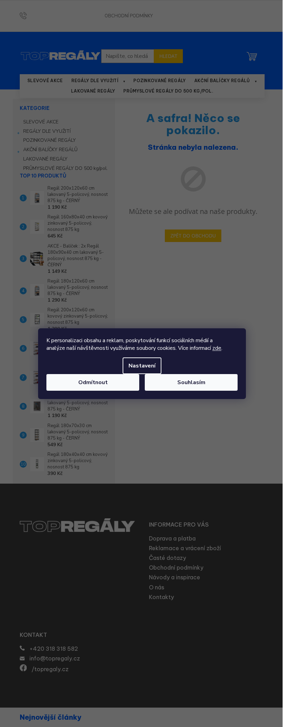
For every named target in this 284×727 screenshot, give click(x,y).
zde (216, 348)
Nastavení (142, 366)
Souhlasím (191, 382)
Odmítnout (93, 382)
